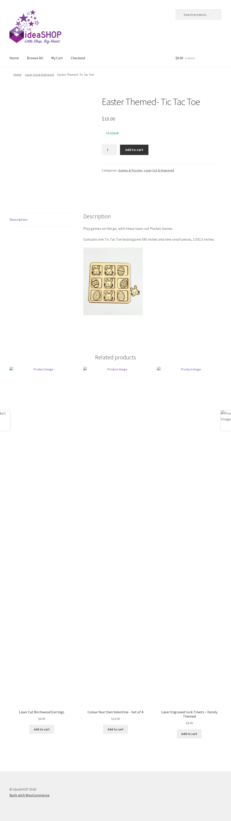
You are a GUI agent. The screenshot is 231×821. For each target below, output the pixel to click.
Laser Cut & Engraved (39, 75)
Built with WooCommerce (29, 795)
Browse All (35, 58)
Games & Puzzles (130, 170)
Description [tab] (18, 219)
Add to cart (134, 149)
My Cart (57, 58)
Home (14, 58)
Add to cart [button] (42, 729)
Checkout (78, 58)
